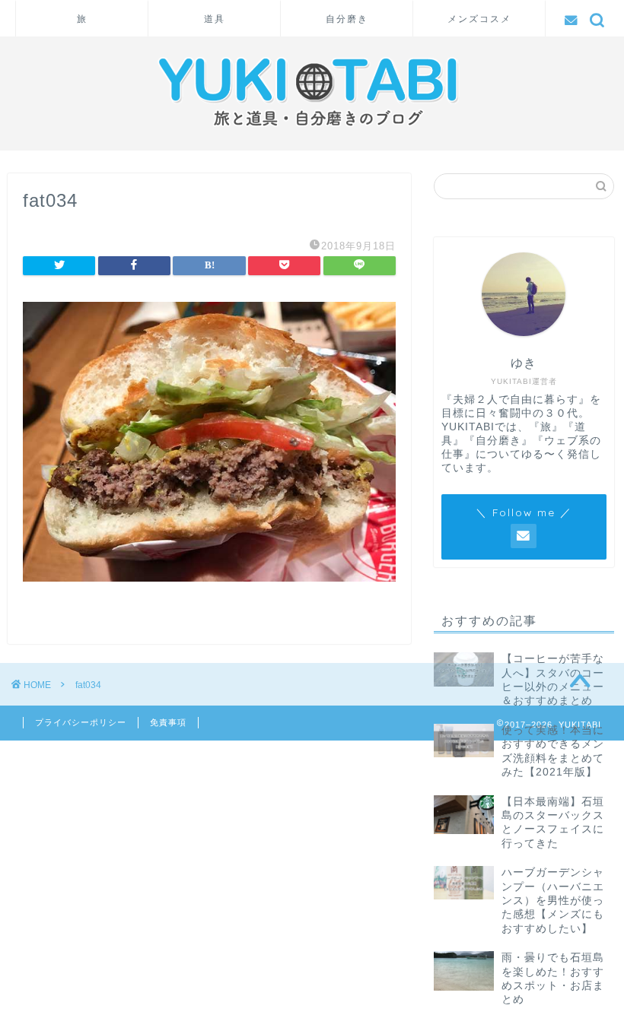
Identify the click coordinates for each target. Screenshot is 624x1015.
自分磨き (347, 18)
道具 (214, 18)
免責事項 (168, 722)
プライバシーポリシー (80, 722)
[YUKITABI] (312, 132)
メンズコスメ (479, 18)
